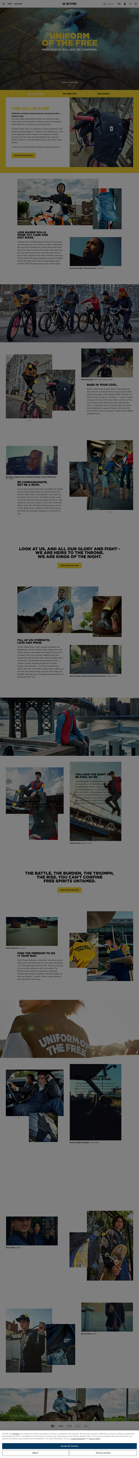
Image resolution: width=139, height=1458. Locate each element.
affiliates (16, 1434)
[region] (69, 1444)
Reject (35, 1453)
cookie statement (78, 1439)
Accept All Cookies (69, 1446)
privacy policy (94, 1439)
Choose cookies (103, 1453)
